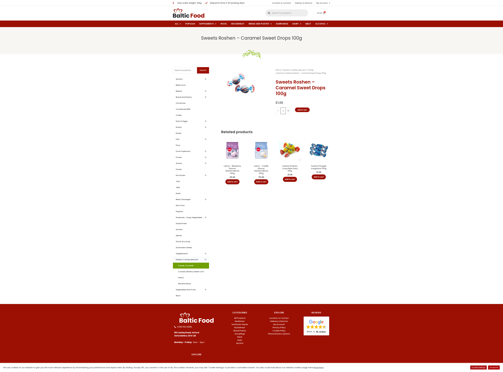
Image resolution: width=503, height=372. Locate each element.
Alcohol (179, 79)
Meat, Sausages (183, 199)
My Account (322, 3)
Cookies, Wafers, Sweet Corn (191, 271)
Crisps (179, 115)
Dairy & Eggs (181, 121)
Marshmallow (184, 283)
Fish (177, 139)
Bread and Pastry (184, 97)
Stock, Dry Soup (183, 241)
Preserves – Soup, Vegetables (189, 217)
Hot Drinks (180, 175)
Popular (179, 211)
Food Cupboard (183, 151)
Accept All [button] (494, 367)
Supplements (182, 253)
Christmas (180, 103)
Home (278, 70)
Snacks (179, 229)
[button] (316, 326)
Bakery (179, 91)
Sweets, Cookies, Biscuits (187, 259)
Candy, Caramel (185, 265)
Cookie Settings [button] (478, 367)
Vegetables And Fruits (186, 289)
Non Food (180, 205)
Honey (179, 169)
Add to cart (302, 109)
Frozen (179, 157)
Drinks (179, 127)
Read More (319, 367)
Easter (179, 133)
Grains (179, 163)
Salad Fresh (181, 223)
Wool (178, 295)
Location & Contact (281, 3)
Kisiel (178, 193)
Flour (178, 145)
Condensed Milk (183, 109)
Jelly (178, 187)
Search (203, 70)
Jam (178, 181)
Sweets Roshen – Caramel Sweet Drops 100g (251, 38)
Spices (179, 235)
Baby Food (180, 85)
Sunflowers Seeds (184, 247)
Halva (181, 277)
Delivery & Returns (303, 3)
